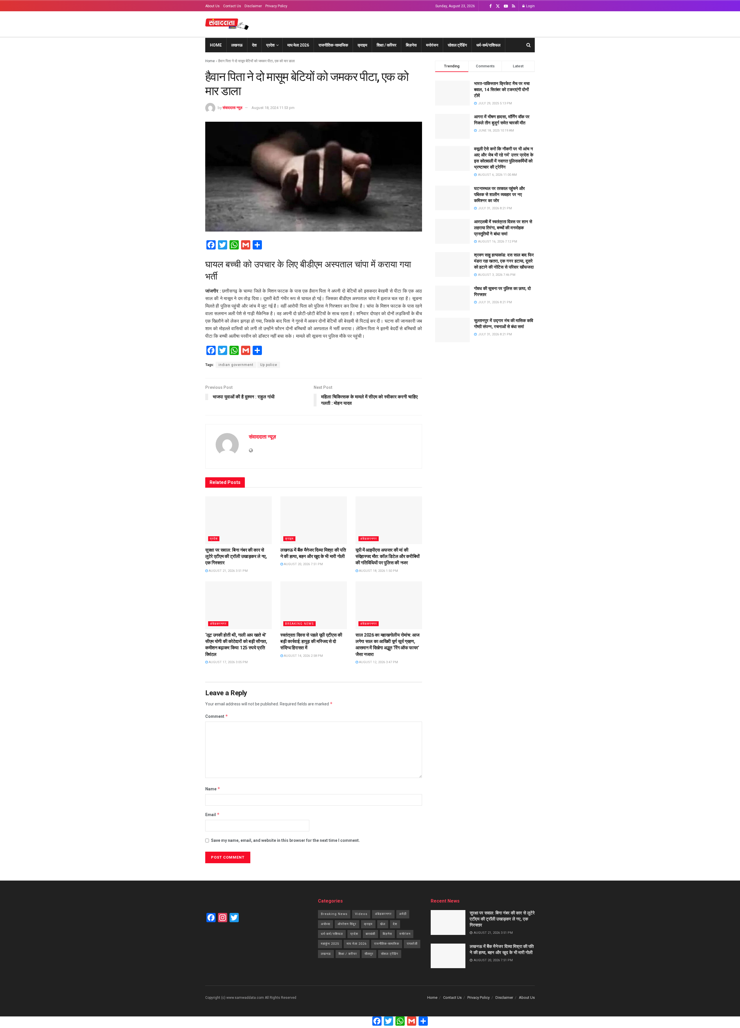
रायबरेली (412, 944)
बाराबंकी (370, 934)
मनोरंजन (432, 45)
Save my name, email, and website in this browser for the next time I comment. (285, 840)
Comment (216, 716)
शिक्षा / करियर (386, 45)
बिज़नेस (411, 45)
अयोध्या (325, 924)
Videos (361, 914)
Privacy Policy (276, 6)
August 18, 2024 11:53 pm (273, 108)
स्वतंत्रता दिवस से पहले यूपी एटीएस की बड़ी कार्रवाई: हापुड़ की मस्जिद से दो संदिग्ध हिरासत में (311, 641)
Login (530, 6)
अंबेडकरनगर (368, 539)
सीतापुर (369, 954)
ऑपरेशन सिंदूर (347, 924)
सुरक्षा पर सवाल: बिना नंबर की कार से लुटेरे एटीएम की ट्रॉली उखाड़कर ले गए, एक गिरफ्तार (236, 556)
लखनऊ (237, 45)
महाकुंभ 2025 (330, 944)
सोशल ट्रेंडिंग (457, 45)
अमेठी (402, 914)
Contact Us (232, 6)
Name (212, 789)
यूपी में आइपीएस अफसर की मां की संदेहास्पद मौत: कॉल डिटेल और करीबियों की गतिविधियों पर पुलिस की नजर (388, 556)
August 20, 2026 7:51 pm (303, 564)
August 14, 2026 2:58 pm (303, 656)
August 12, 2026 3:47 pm (378, 662)
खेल (382, 924)
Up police (268, 365)
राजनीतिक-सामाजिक (333, 45)
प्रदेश (270, 45)
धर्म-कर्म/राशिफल (488, 45)
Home (216, 45)
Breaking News (299, 624)
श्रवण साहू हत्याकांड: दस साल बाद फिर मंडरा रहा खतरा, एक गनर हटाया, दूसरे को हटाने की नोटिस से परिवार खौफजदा (504, 261)
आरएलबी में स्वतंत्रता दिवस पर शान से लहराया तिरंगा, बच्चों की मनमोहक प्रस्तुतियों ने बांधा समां (503, 227)
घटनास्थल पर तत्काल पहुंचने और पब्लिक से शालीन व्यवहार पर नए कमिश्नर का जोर (499, 194)
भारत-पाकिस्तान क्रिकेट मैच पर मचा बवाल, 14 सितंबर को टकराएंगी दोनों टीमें (502, 89)
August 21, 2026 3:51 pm (228, 571)
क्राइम (362, 45)
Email (212, 814)
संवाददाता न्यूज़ (232, 108)
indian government (236, 365)
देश (254, 45)
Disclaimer (253, 6)
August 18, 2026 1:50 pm (378, 571)
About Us (212, 6)
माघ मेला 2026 (298, 45)
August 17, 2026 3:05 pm (228, 662)
